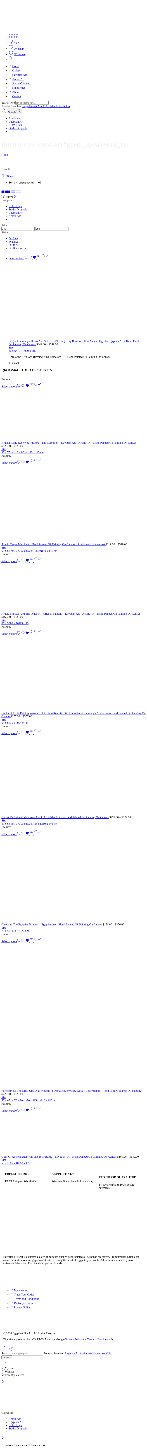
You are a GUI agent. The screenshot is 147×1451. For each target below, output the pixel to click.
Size (11, 347)
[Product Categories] (11, 37)
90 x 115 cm (35, 823)
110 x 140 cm (49, 550)
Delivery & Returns (25, 1303)
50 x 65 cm (7, 550)
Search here (8, 102)
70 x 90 (21, 350)
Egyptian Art (19, 74)
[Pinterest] (36, 1275)
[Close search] (4, 1364)
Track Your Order (24, 1294)
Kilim (66, 106)
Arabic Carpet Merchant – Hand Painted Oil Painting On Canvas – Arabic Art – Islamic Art (53, 544)
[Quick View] (39, 258)
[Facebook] (7, 1275)
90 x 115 (31, 350)
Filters (9, 176)
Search (12, 112)
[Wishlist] (32, 258)
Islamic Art (56, 106)
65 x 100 (15, 1163)
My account (20, 1290)
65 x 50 (5, 623)
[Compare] (44, 258)
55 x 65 (5, 722)
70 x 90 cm (20, 1100)
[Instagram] (27, 1275)
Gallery (16, 70)
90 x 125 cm (35, 550)
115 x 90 (24, 623)
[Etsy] (46, 1275)
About (15, 92)
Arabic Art (18, 79)
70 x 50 (5, 930)
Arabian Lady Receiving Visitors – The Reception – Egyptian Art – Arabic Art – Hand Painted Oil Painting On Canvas (68, 442)
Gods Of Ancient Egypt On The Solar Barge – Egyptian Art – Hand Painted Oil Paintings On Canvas (59, 1156)
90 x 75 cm (7, 452)
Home (15, 66)
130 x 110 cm (36, 452)
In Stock (13, 244)
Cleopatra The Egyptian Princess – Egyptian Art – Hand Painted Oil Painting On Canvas (52, 924)
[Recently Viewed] (11, 1350)
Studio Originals (21, 83)
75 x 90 (14, 722)
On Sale (13, 238)
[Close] (14, 196)
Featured (13, 241)
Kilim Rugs (18, 87)
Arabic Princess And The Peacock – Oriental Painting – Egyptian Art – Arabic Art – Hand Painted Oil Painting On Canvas (70, 613)
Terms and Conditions (26, 1298)
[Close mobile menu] (2, 1381)
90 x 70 (14, 623)
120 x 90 (25, 930)
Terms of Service (96, 1339)
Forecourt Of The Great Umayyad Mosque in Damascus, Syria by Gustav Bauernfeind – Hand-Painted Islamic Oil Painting (71, 1090)
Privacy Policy (22, 1307)
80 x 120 (25, 1163)
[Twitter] (17, 1275)
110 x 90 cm (21, 452)
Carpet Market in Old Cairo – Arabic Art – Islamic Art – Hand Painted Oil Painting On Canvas (55, 817)
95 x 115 (24, 722)
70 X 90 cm (21, 550)
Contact (16, 96)
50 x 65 (13, 350)
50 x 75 (5, 1163)
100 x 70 (15, 930)
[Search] (11, 59)
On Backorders (17, 248)
